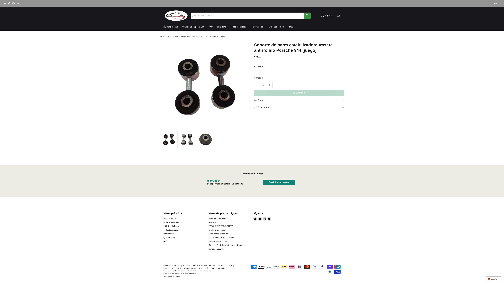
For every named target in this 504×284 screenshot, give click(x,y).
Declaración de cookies (218, 241)
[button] (493, 279)
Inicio (162, 36)
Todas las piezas (238, 26)
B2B (291, 26)
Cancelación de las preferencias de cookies (227, 245)
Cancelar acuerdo (216, 249)
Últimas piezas (170, 26)
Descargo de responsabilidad (221, 237)
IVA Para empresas (216, 230)
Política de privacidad (217, 218)
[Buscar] (307, 16)
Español (495, 3)
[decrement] (257, 85)
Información (258, 26)
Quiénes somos (276, 26)
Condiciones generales (218, 233)
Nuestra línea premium (193, 26)
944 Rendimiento (217, 26)
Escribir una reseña (279, 182)
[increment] (269, 85)
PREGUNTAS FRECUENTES (220, 226)
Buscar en (212, 222)
